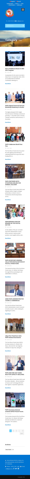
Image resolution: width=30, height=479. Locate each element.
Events (17, 3)
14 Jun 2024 (9, 227)
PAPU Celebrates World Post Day (13, 145)
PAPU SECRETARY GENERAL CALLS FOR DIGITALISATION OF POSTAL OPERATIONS (15, 261)
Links (22, 3)
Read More (8, 83)
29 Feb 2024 (9, 413)
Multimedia (12, 5)
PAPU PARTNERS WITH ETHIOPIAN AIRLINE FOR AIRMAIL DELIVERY (13, 182)
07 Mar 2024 (9, 376)
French (19, 1)
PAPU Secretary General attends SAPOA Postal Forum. (14, 410)
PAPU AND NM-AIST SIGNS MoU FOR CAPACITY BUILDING (14, 373)
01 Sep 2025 (9, 72)
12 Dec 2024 (9, 109)
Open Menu (22, 9)
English (13, 1)
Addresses (19, 5)
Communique (10, 3)
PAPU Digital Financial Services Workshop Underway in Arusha (14, 106)
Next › (21, 433)
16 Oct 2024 (9, 148)
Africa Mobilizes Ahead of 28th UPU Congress (14, 69)
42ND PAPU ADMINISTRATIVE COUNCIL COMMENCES (14, 299)
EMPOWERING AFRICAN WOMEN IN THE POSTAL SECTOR (12, 223)
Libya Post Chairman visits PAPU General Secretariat (13, 336)
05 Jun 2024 (9, 265)
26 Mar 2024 (9, 339)
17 (22, 430)
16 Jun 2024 (9, 186)
